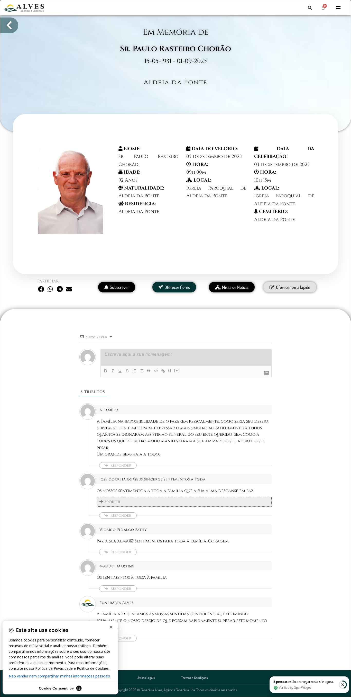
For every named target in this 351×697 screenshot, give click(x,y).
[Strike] (127, 371)
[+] (177, 370)
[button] (310, 8)
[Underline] (120, 371)
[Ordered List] (134, 371)
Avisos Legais (146, 678)
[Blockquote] (148, 371)
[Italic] (112, 371)
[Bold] (105, 371)
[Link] (163, 371)
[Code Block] (156, 371)
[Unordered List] (141, 371)
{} (170, 370)
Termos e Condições (194, 678)
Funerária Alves (116, 602)
